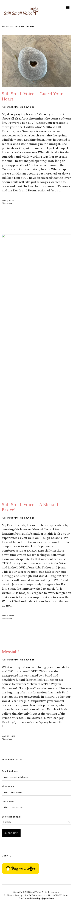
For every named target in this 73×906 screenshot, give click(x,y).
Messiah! (10, 652)
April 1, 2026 (8, 200)
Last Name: (8, 801)
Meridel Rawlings (24, 107)
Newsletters (7, 203)
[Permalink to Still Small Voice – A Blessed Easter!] (36, 236)
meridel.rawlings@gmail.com (39, 898)
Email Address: (10, 771)
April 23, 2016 (8, 736)
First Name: (8, 786)
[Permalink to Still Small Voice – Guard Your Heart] (36, 86)
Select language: (11, 816)
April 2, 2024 (8, 615)
